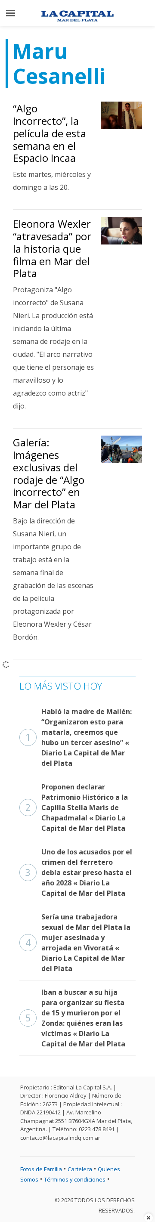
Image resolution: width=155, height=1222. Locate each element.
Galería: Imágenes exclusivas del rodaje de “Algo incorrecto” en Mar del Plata (48, 473)
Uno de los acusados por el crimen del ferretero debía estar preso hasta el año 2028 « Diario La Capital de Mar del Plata (78, 872)
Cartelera (80, 1169)
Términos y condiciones (74, 1179)
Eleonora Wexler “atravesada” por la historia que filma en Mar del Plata (52, 248)
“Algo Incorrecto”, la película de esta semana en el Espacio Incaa (49, 133)
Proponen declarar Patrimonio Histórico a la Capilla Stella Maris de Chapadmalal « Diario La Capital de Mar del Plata (76, 807)
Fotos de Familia (41, 1169)
